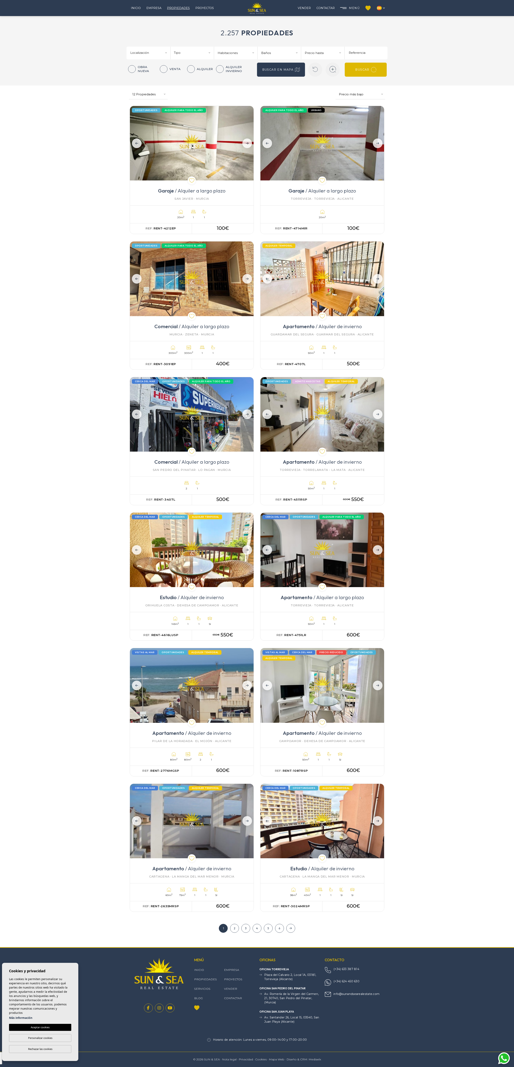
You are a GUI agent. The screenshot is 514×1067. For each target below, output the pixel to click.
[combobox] (149, 52)
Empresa (153, 8)
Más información (20, 1018)
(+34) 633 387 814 (346, 969)
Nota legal (229, 1059)
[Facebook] (148, 1008)
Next (248, 143)
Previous (135, 143)
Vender (304, 8)
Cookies (261, 1059)
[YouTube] (170, 1008)
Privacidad (246, 1059)
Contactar (325, 8)
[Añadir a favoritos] (192, 180)
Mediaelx (315, 1059)
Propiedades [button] (178, 8)
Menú (354, 8)
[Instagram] (159, 1008)
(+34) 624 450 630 (346, 981)
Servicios (202, 989)
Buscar (362, 69)
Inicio (136, 8)
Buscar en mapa (278, 69)
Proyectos (204, 8)
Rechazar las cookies (40, 1049)
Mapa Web (276, 1059)
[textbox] (150, 52)
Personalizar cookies (40, 1038)
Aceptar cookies (40, 1027)
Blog (198, 998)
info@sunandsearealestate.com (356, 994)
